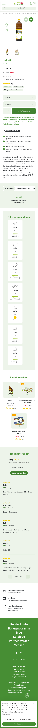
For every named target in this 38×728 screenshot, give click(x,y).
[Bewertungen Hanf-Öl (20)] (9, 408)
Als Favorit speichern (12, 131)
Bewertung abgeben (19, 473)
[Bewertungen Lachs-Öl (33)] (6, 84)
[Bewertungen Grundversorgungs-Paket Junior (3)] (26, 408)
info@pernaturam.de (19, 677)
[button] (5, 8)
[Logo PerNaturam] (19, 5)
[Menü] (4, 4)
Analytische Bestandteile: (19, 200)
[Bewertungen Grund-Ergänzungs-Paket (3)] (17, 439)
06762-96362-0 (19, 674)
